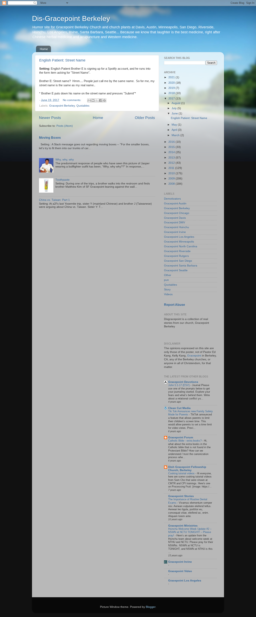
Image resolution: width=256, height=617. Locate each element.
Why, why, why (64, 159)
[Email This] (89, 100)
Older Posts (145, 118)
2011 (171, 167)
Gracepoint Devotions (183, 381)
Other (167, 275)
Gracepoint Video (180, 571)
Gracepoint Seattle (176, 270)
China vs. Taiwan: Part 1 (54, 199)
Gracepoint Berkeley (62, 105)
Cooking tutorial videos (181, 473)
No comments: (72, 100)
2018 (172, 93)
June (175, 113)
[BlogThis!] (93, 100)
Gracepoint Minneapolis (179, 241)
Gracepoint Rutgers (176, 256)
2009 (172, 178)
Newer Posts (50, 118)
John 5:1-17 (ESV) (179, 385)
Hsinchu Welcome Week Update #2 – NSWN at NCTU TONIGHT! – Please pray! (189, 532)
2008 (172, 183)
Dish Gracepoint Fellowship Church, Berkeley (187, 468)
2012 (172, 162)
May (175, 124)
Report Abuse (174, 304)
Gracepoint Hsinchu (176, 227)
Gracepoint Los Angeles (179, 236)
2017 (172, 98)
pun (166, 279)
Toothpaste (62, 179)
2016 (172, 141)
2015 (172, 147)
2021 (172, 77)
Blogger (150, 606)
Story (167, 289)
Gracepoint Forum (180, 437)
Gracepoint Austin (175, 203)
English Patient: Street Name (62, 60)
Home (44, 49)
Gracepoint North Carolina (180, 246)
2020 (172, 82)
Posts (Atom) (64, 125)
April (175, 129)
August (176, 103)
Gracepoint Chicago (176, 213)
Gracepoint (194, 355)
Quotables (82, 105)
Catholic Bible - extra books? (185, 440)
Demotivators (172, 198)
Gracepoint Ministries (183, 525)
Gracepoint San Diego (178, 260)
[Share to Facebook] (101, 100)
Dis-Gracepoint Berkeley (71, 18)
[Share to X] (97, 100)
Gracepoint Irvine (175, 232)
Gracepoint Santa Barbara (180, 265)
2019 (172, 87)
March (176, 135)
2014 (172, 152)
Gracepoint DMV (174, 222)
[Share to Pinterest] (104, 100)
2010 (172, 173)
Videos (168, 294)
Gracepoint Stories (181, 496)
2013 (172, 157)
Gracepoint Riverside (177, 251)
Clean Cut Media (179, 408)
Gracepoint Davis (175, 217)
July (174, 108)
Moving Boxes (50, 137)
